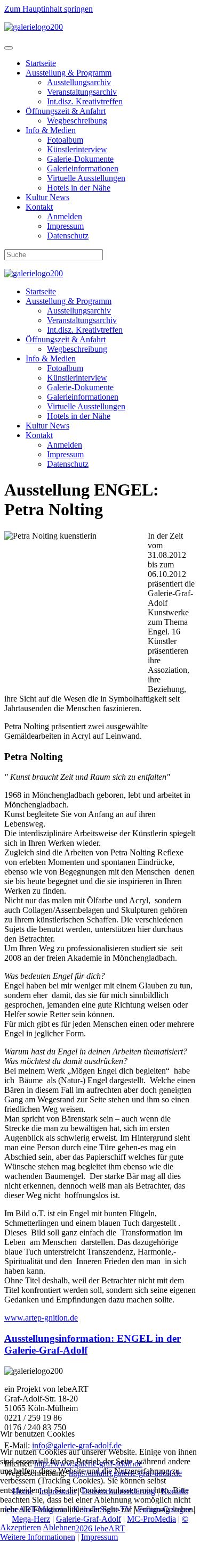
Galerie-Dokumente (80, 158)
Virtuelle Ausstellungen (86, 178)
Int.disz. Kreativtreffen (85, 101)
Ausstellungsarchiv (79, 82)
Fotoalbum (65, 139)
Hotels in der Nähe (78, 187)
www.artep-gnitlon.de (41, 1317)
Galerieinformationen (82, 168)
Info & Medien (51, 130)
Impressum (65, 225)
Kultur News (47, 197)
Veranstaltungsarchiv (82, 91)
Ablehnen (59, 1527)
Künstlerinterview (77, 149)
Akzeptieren (20, 1527)
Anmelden (64, 216)
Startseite (41, 63)
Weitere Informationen (37, 1536)
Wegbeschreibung (77, 120)
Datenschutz (68, 235)
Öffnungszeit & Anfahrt (66, 111)
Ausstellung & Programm (68, 72)
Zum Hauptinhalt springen (48, 8)
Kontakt (39, 206)
